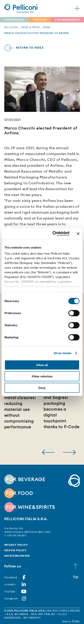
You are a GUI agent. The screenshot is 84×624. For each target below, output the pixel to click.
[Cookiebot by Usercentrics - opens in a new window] (53, 233)
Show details (62, 353)
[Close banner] (78, 233)
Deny (42, 387)
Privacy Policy (16, 544)
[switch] (74, 313)
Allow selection (42, 376)
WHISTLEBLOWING (17, 555)
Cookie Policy (15, 550)
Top (75, 577)
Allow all (42, 364)
